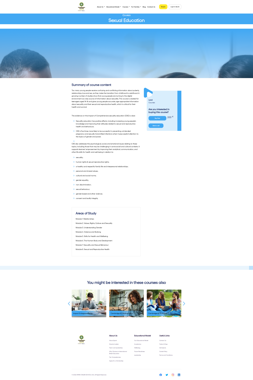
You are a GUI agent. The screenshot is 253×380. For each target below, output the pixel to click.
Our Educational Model (141, 340)
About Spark (113, 340)
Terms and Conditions (166, 355)
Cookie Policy (163, 351)
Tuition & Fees (163, 344)
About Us (100, 7)
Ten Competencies (115, 357)
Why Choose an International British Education (118, 352)
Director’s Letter (114, 344)
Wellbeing (137, 348)
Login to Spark (175, 7)
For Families (135, 7)
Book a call (156, 125)
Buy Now (157, 118)
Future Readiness (139, 351)
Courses (125, 7)
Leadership (137, 355)
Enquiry (163, 7)
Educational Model (113, 7)
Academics (137, 344)
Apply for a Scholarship (116, 361)
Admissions (162, 348)
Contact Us (151, 7)
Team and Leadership (116, 348)
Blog (144, 7)
